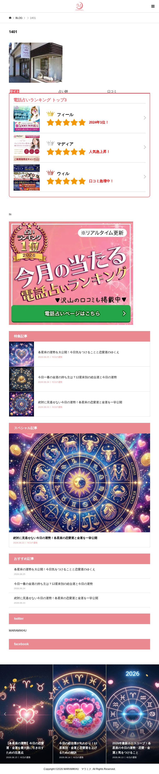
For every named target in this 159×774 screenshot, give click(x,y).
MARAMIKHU (17, 630)
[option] (61, 714)
